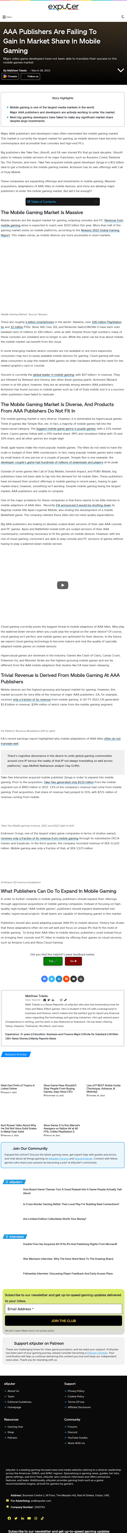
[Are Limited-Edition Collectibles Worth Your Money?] (11, 1225)
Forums (72, 1429)
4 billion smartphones (39, 321)
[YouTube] (29, 1521)
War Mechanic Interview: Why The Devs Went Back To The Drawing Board (68, 1260)
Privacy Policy (76, 1393)
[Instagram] (36, 1521)
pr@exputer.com (41, 1503)
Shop (11, 1434)
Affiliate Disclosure (79, 1409)
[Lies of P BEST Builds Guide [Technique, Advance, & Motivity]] (106, 1071)
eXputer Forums (59, 1160)
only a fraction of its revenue (32, 699)
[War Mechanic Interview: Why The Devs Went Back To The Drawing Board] (11, 1265)
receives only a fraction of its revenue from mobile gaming (39, 838)
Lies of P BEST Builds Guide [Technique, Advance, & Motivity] (104, 1088)
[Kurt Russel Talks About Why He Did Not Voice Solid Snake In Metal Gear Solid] (20, 1111)
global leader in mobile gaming (53, 374)
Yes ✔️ (53, 961)
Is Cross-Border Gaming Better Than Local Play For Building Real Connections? (71, 1205)
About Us (13, 1393)
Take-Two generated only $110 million (69, 782)
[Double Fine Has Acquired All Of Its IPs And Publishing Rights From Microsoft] (11, 1250)
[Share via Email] (73, 979)
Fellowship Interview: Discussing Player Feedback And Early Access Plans (68, 1275)
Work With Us (76, 1445)
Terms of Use (76, 1404)
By (5, 70)
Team (11, 1399)
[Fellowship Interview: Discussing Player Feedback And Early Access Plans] (11, 1279)
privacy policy (47, 1332)
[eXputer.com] (63, 7)
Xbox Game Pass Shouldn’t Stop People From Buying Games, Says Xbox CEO (60, 1088)
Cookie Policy (76, 1399)
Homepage (14, 1409)
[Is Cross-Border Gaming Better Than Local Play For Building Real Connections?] (11, 1210)
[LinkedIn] (59, 979)
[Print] (81, 979)
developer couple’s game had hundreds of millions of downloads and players (52, 462)
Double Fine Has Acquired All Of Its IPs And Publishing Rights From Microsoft (70, 1245)
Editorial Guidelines (19, 1404)
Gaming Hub (15, 1429)
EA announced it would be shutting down (83, 505)
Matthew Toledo (15, 70)
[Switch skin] (123, 16)
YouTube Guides (77, 1440)
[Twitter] (51, 979)
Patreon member (97, 1355)
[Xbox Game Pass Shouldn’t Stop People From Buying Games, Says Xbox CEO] (63, 1071)
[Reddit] (66, 979)
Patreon (12, 1440)
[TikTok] (43, 1521)
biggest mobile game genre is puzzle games (66, 428)
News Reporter (33, 999)
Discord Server (83, 1160)
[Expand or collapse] (96, 201)
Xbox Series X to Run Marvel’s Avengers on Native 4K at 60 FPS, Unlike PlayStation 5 (62, 1128)
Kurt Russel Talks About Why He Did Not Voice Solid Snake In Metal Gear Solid (19, 1128)
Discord (72, 1434)
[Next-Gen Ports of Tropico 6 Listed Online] (20, 1071)
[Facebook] (44, 979)
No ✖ (73, 961)
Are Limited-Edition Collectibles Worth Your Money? (54, 1220)
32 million (17, 326)
